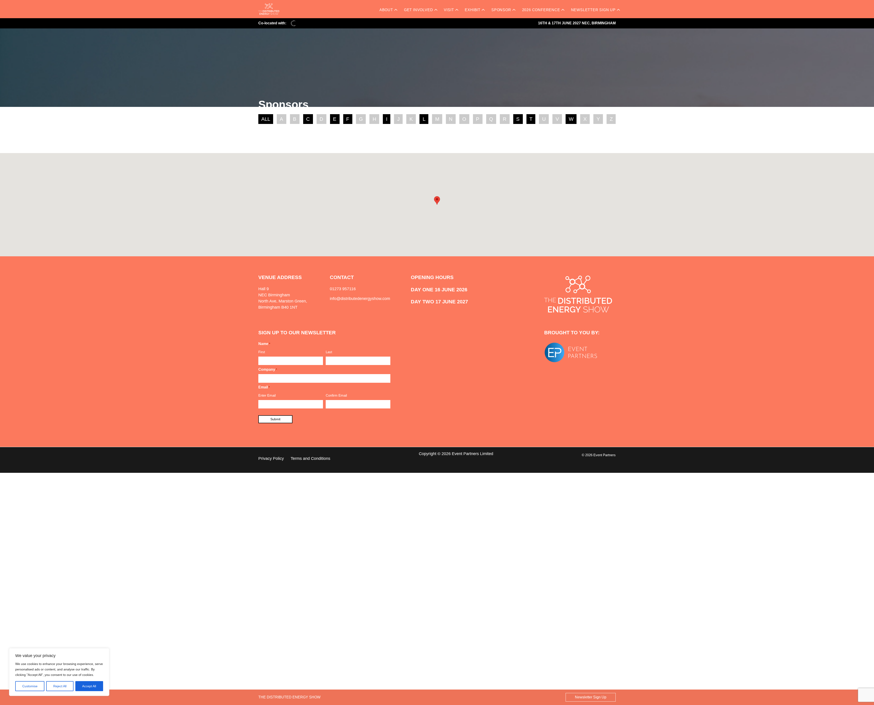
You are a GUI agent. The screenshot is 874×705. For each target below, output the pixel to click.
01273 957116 (343, 289)
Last (329, 352)
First (261, 352)
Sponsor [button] (501, 10)
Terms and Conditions (310, 458)
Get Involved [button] (418, 10)
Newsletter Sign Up (590, 697)
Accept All (89, 686)
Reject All (59, 686)
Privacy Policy (271, 458)
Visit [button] (449, 10)
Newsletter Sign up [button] (593, 10)
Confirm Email (336, 395)
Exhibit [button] (472, 10)
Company (267, 369)
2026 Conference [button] (541, 10)
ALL (265, 119)
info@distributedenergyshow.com (360, 298)
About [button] (386, 10)
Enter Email (267, 395)
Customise (30, 686)
